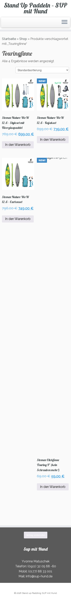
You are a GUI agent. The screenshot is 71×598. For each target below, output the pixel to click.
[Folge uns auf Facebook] (5, 24)
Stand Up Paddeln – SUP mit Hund (35, 8)
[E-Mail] (4, 24)
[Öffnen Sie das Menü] (64, 22)
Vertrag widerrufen (35, 535)
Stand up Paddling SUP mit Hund (39, 593)
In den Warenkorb (18, 145)
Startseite (9, 39)
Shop (23, 39)
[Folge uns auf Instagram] (6, 24)
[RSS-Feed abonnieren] (3, 24)
